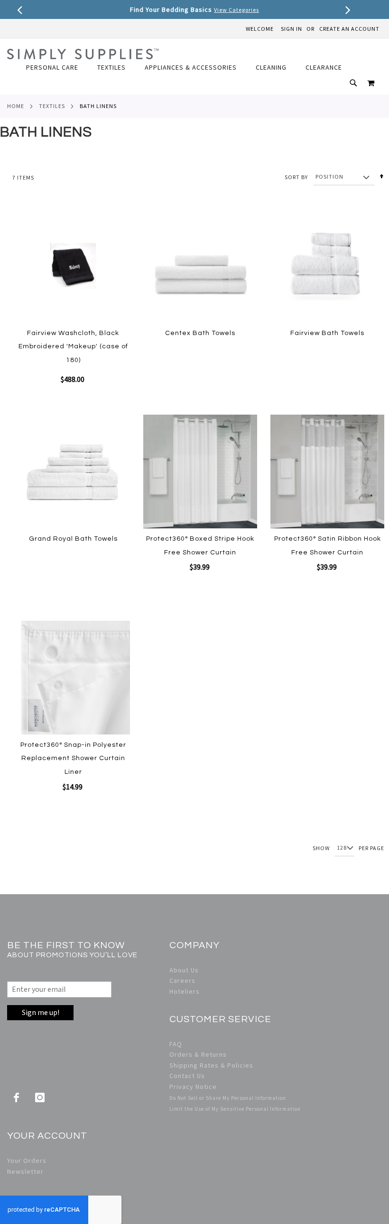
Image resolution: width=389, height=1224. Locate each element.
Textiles (52, 105)
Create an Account (349, 28)
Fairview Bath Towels (327, 333)
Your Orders (26, 1160)
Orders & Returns (198, 1054)
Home (15, 105)
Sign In (291, 28)
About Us (184, 970)
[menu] (189, 67)
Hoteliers (184, 991)
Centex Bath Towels (200, 333)
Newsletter (25, 1171)
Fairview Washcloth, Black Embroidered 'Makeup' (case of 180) (73, 346)
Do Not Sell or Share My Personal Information (227, 1098)
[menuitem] (57, 67)
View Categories (236, 9)
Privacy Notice (193, 1086)
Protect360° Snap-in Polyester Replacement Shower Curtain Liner (73, 758)
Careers (182, 980)
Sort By (296, 176)
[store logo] (83, 53)
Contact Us (187, 1075)
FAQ (175, 1044)
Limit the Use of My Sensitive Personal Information (235, 1109)
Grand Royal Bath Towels (73, 538)
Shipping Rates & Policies (211, 1065)
